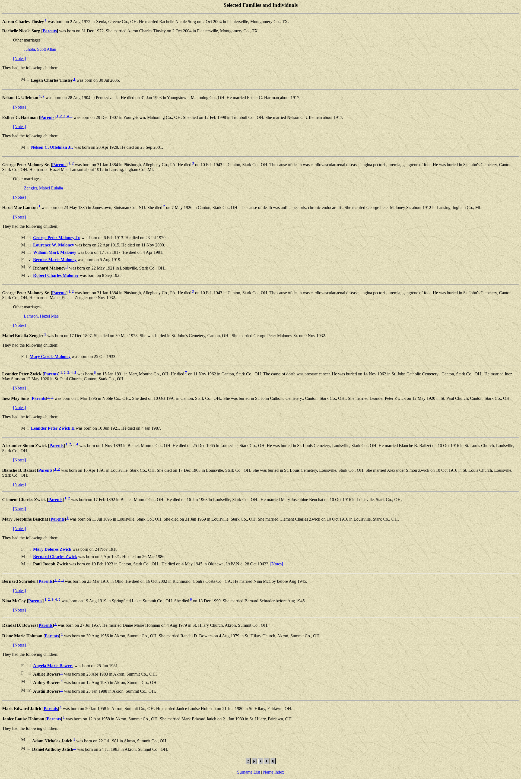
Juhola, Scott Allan (40, 49)
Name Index (273, 772)
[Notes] (19, 58)
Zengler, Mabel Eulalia (43, 188)
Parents (50, 30)
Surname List (248, 772)
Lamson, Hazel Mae (41, 316)
